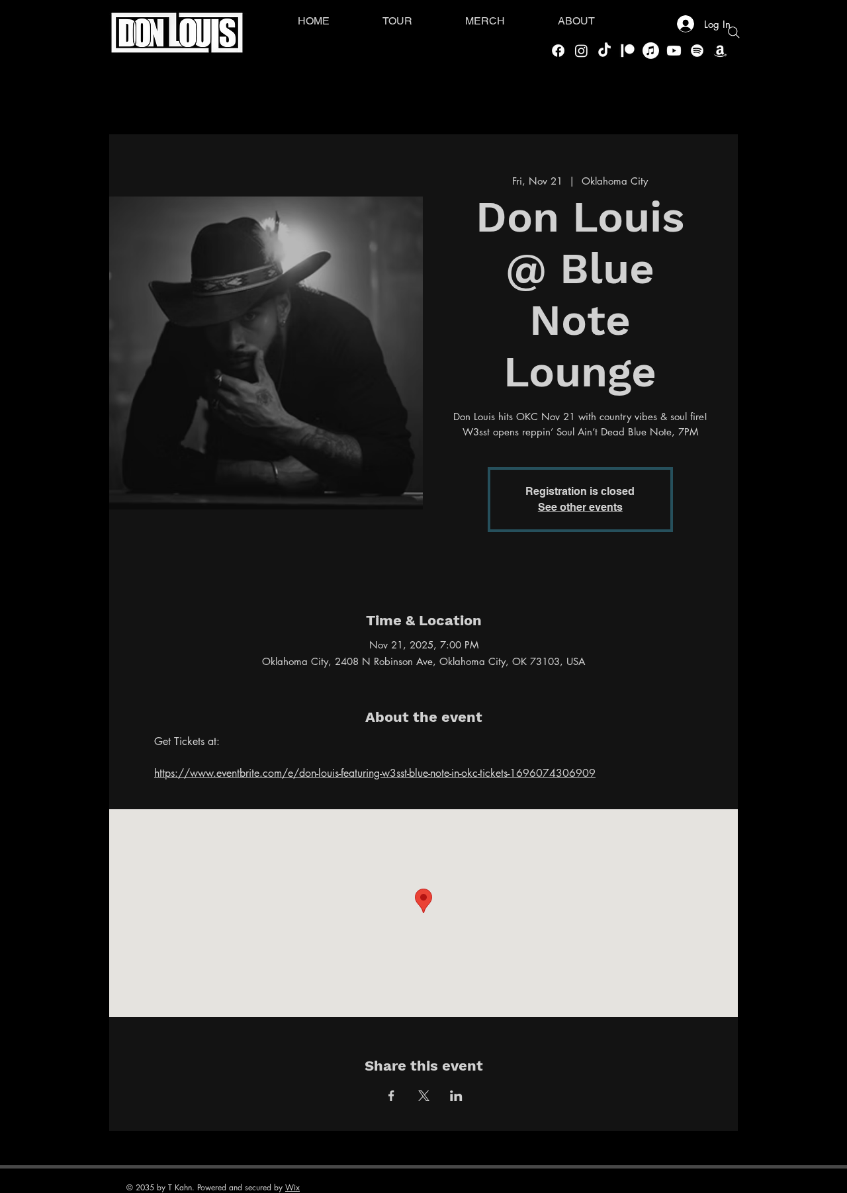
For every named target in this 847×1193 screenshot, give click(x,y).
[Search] (734, 32)
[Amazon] (720, 50)
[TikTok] (604, 50)
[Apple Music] (651, 50)
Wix (292, 1187)
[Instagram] (581, 50)
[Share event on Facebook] (391, 1095)
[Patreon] (627, 50)
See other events (580, 507)
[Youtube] (674, 50)
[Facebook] (558, 50)
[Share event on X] (424, 1095)
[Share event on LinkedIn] (456, 1095)
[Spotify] (697, 50)
